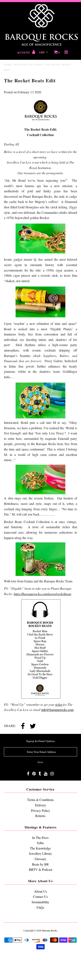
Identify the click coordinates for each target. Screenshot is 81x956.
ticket (58, 704)
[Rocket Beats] (40, 649)
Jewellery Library (40, 853)
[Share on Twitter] (33, 726)
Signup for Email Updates (40, 741)
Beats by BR (40, 864)
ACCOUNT (24, 52)
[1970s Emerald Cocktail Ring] (40, 493)
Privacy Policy (40, 810)
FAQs (40, 907)
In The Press (40, 837)
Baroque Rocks (49, 930)
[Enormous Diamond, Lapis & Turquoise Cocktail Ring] (40, 417)
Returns (40, 815)
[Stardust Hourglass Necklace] (40, 574)
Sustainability (40, 902)
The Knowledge (40, 848)
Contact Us (40, 896)
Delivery (40, 805)
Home (8, 64)
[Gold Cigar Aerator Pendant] (40, 316)
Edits (40, 843)
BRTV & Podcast (40, 869)
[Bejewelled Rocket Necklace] (40, 252)
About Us (40, 891)
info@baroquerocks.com (57, 709)
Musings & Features (28, 64)
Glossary (40, 859)
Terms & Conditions (40, 799)
